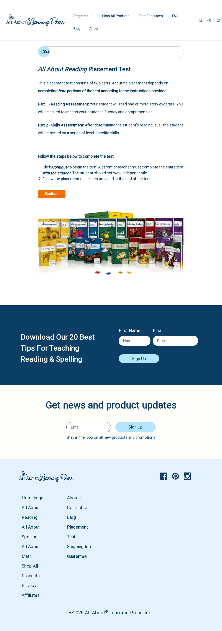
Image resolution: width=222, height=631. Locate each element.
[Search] (200, 20)
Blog (76, 29)
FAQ (175, 16)
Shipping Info (80, 546)
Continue (51, 194)
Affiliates (31, 595)
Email (158, 330)
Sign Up (139, 358)
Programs (80, 16)
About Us (76, 497)
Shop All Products (115, 16)
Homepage (32, 497)
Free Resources (151, 16)
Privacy (29, 585)
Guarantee (77, 556)
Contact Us (78, 507)
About (93, 29)
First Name (129, 330)
